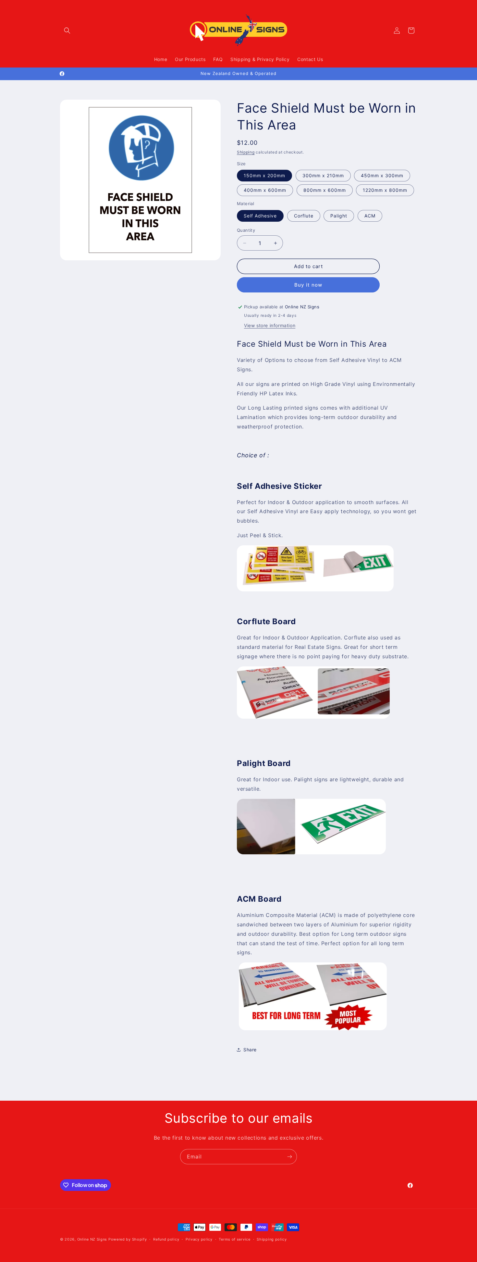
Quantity (246, 230)
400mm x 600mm (265, 190)
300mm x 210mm (323, 175)
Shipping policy (272, 1239)
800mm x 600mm (324, 190)
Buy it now (308, 285)
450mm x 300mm (382, 175)
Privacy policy (199, 1239)
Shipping (246, 152)
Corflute (303, 215)
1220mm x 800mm (385, 190)
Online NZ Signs (92, 1239)
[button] (67, 30)
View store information (269, 325)
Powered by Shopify (127, 1239)
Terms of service (234, 1239)
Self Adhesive (260, 215)
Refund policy (166, 1239)
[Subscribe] (289, 1156)
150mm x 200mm (264, 175)
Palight (338, 215)
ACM (369, 215)
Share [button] (250, 1049)
